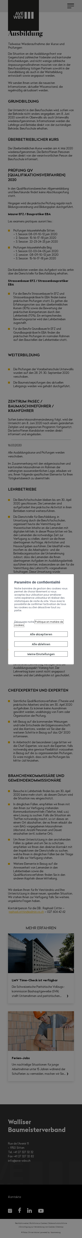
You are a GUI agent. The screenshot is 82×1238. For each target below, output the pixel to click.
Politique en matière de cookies (38, 623)
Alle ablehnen (41, 644)
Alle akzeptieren (41, 634)
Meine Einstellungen (41, 654)
